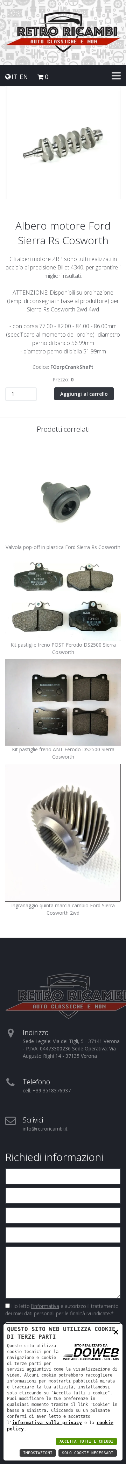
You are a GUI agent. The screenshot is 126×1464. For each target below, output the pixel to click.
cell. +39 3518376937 (47, 1090)
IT (15, 77)
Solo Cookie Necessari (87, 1453)
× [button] (116, 1331)
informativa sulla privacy (47, 1422)
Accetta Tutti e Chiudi (86, 1441)
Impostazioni (37, 1453)
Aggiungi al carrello (84, 393)
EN (24, 77)
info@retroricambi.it (45, 1128)
